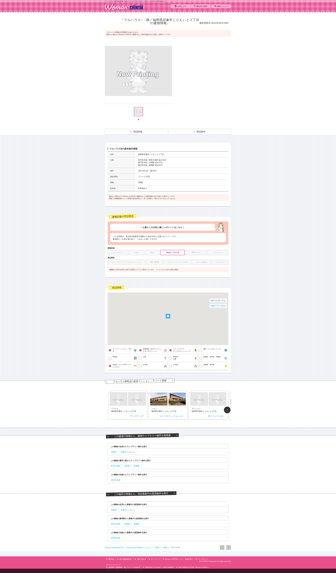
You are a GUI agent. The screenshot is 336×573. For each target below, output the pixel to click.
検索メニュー (222, 6)
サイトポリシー (203, 559)
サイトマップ (155, 559)
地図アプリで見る (218, 306)
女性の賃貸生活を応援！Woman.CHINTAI (193, 567)
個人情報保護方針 (125, 559)
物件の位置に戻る (218, 300)
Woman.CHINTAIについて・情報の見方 (179, 559)
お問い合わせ (141, 559)
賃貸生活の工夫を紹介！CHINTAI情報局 (159, 567)
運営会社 (111, 559)
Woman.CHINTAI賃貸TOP (114, 547)
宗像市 (165, 547)
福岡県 (157, 547)
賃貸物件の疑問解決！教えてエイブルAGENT (124, 567)
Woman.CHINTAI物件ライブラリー (139, 547)
